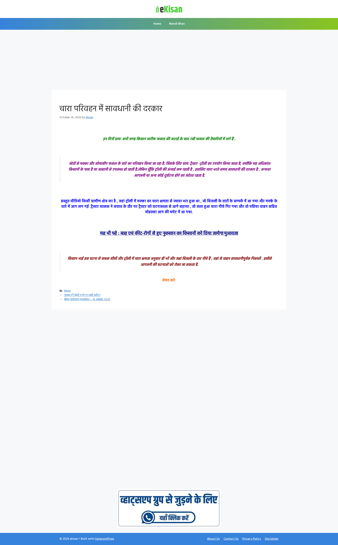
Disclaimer (272, 539)
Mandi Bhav (177, 24)
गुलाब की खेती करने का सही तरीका (82, 295)
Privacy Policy (251, 539)
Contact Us (231, 539)
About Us (213, 539)
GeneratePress (104, 539)
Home (157, 24)
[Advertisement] (169, 61)
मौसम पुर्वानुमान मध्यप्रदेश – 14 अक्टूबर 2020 (87, 299)
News (67, 291)
